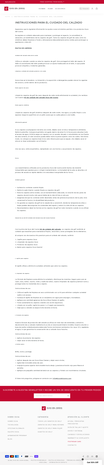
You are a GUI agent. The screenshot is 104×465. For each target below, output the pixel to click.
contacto (72, 445)
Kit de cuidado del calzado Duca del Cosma (41, 97)
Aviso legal (43, 462)
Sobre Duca (13, 421)
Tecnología (13, 425)
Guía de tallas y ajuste (78, 427)
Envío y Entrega (75, 431)
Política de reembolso (38, 460)
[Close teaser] (83, 459)
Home (7, 16)
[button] (42, 9)
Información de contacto (58, 462)
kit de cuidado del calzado (50, 229)
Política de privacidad (56, 460)
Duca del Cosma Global (21, 460)
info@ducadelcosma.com (62, 378)
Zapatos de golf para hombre (51, 425)
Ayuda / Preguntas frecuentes (76, 422)
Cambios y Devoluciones (79, 434)
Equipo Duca (13, 432)
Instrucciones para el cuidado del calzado (38, 16)
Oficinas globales (16, 428)
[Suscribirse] (68, 395)
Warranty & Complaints (78, 438)
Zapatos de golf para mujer (50, 428)
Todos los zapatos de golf (50, 421)
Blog (10, 439)
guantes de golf (45, 432)
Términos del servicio (74, 460)
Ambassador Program (17, 435)
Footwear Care (74, 441)
